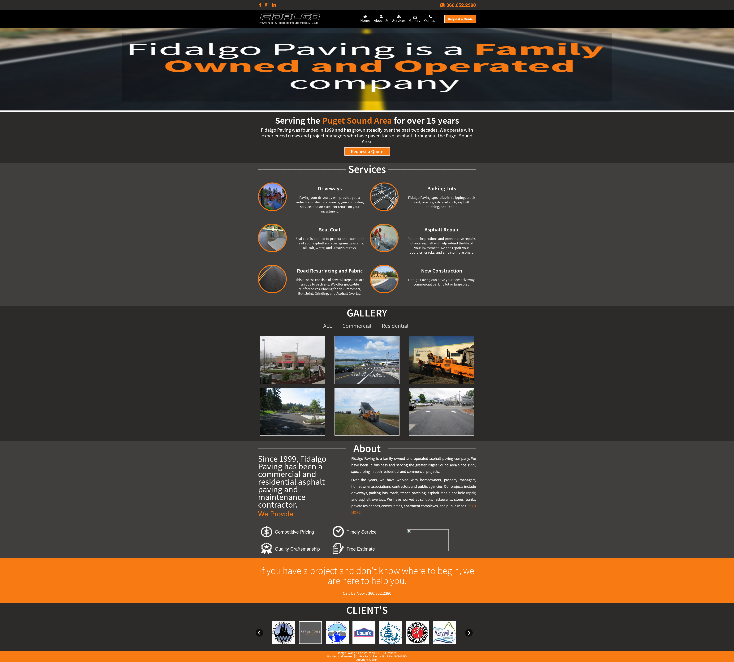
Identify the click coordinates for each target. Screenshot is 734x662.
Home (365, 20)
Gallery (414, 20)
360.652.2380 (461, 5)
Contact (430, 20)
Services (398, 20)
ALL (327, 325)
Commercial (356, 325)
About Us (381, 20)
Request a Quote (460, 19)
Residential (395, 325)
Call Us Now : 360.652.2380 (367, 593)
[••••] (367, 69)
